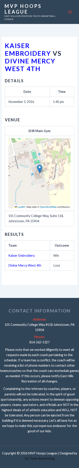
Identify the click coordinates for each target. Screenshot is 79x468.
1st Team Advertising (39, 458)
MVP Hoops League (23, 9)
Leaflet (21, 206)
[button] (39, 168)
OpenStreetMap (48, 206)
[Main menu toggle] (70, 12)
